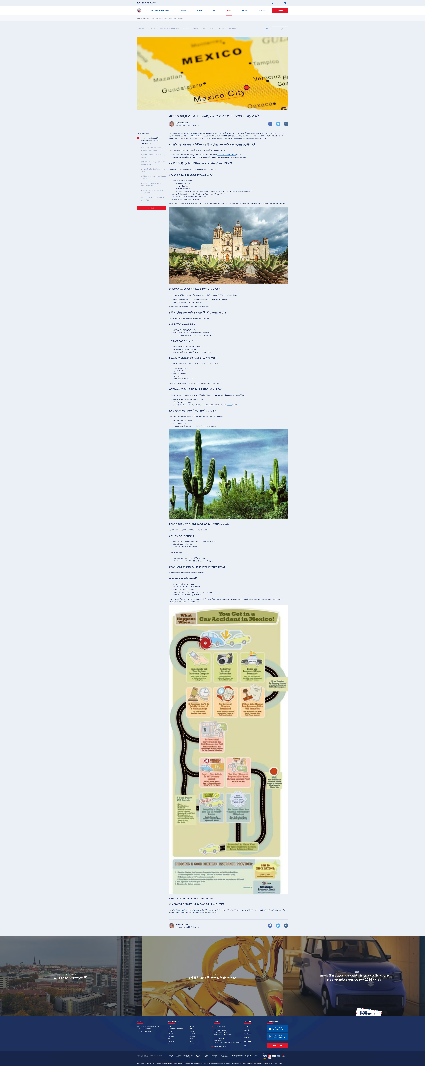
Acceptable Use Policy (188, 1056)
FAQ (214, 11)
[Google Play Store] (277, 1036)
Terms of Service (178, 1056)
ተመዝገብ (280, 29)
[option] (71, 976)
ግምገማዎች (232, 29)
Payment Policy (205, 1056)
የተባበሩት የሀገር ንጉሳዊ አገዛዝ (175, 1028)
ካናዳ (191, 1039)
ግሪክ (169, 1039)
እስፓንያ (192, 1026)
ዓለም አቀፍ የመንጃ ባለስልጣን (146, 3)
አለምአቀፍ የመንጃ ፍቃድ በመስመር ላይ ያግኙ (148, 1026)
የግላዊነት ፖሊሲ (256, 1056)
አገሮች (183, 11)
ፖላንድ (192, 1044)
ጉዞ (241, 29)
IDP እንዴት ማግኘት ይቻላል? (160, 11)
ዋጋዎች (199, 11)
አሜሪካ (170, 1026)
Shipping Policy (248, 1056)
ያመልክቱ (280, 10)
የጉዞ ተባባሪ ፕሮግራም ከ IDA (144, 1031)
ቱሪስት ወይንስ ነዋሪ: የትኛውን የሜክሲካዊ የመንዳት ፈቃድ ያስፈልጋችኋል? (151, 140)
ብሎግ (229, 11)
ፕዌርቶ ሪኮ (171, 1041)
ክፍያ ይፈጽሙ (277, 1045)
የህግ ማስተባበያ (140, 1063)
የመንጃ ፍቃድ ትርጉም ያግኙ (144, 1028)
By (182, 123)
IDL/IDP (186, 29)
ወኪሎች (244, 11)
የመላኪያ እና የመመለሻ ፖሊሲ (237, 1056)
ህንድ (191, 1041)
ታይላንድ (192, 1036)
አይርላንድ (170, 1034)
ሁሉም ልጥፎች (141, 29)
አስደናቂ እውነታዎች (199, 29)
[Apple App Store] (277, 1028)
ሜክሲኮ (192, 1028)
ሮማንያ (170, 1031)
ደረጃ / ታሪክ (221, 29)
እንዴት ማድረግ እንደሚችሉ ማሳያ (169, 29)
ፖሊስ (211, 29)
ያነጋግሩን (261, 11)
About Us (171, 1056)
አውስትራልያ (171, 1036)
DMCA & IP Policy (214, 1056)
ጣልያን (192, 1031)
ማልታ (169, 1044)
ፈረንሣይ (192, 1034)
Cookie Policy (197, 1056)
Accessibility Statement (225, 1056)
